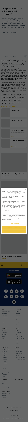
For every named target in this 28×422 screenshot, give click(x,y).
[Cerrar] (25, 189)
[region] (14, 211)
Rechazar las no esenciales (14, 227)
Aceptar (14, 231)
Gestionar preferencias (14, 223)
